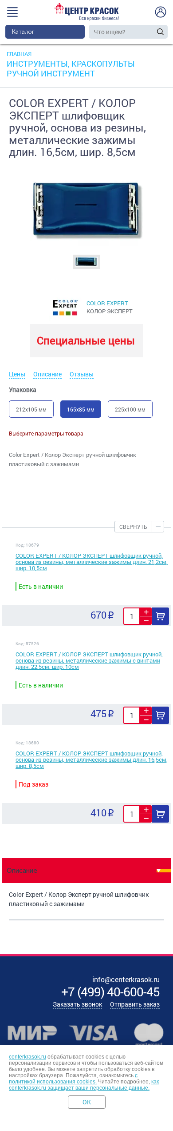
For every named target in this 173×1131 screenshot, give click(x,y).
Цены (17, 374)
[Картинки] (86, 261)
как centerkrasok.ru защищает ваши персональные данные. (84, 1085)
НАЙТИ (160, 32)
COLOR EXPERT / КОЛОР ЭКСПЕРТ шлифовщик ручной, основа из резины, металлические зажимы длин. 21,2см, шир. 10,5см (92, 562)
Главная (19, 54)
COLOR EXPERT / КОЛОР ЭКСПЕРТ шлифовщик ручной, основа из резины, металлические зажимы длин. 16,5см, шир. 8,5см (92, 759)
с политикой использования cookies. (73, 1078)
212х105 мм (31, 409)
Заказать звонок (77, 1004)
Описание (47, 374)
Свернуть (133, 526)
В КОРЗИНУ (160, 616)
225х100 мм (130, 409)
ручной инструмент (51, 73)
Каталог (23, 32)
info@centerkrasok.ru (126, 979)
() (110, 991)
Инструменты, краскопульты (71, 63)
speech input (151, 31)
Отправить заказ (135, 1004)
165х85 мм (80, 409)
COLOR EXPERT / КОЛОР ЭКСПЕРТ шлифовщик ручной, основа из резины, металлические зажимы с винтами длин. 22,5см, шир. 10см (89, 660)
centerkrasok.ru (27, 1057)
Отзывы (82, 374)
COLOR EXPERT (107, 303)
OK (87, 1102)
